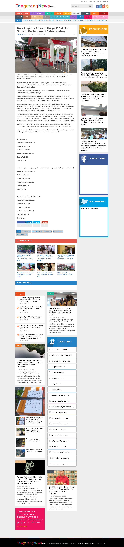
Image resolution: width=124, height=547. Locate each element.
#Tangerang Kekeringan (63, 20)
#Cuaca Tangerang (29, 20)
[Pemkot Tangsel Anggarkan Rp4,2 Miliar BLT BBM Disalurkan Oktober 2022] (66, 249)
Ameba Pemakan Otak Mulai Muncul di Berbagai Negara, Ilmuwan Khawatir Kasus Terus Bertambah (29, 480)
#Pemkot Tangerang (58, 435)
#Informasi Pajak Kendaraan (61, 406)
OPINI (73, 17)
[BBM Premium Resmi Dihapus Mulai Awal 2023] (66, 267)
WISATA (19, 17)
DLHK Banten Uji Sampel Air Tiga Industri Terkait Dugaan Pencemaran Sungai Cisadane (29, 363)
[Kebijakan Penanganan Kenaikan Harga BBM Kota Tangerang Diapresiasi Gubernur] (46, 249)
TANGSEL (49, 13)
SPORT (104, 13)
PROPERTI (46, 17)
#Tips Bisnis (55, 383)
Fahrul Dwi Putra (22, 34)
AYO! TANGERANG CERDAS (60, 17)
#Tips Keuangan (102, 20)
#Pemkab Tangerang (58, 441)
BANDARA (67, 13)
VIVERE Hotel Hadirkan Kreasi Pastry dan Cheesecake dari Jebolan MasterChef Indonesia (62, 490)
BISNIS (27, 17)
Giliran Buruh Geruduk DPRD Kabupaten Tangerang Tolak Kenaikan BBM (25, 257)
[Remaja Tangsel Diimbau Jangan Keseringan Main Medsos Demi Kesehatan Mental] (62, 299)
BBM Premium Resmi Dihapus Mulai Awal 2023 (65, 273)
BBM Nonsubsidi (37, 231)
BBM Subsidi (48, 231)
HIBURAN (85, 13)
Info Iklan (105, 1)
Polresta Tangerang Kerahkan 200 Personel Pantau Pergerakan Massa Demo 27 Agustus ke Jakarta (94, 52)
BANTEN (58, 13)
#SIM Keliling (55, 389)
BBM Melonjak (26, 231)
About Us (84, 1)
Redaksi (98, 1)
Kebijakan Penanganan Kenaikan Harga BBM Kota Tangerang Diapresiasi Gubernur (45, 257)
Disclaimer (91, 1)
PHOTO (80, 17)
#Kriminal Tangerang (58, 423)
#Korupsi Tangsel (57, 429)
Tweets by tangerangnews (89, 208)
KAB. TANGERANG (37, 13)
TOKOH (88, 17)
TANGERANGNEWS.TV (100, 17)
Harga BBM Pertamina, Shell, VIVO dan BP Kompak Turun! (25, 274)
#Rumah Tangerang (58, 418)
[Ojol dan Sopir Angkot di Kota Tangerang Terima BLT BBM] (46, 267)
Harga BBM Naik (22, 234)
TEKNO (95, 13)
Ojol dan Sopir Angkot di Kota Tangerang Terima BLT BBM (45, 274)
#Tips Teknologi (90, 20)
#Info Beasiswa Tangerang (45, 20)
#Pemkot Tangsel (57, 446)
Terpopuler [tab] (20, 294)
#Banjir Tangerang (57, 412)
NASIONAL (76, 13)
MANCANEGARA (36, 17)
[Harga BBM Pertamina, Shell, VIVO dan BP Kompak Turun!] (26, 267)
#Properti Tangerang (58, 463)
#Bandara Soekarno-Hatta (60, 452)
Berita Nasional (58, 231)
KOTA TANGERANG (23, 13)
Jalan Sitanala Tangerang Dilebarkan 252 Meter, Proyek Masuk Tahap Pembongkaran (94, 75)
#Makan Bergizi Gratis (59, 395)
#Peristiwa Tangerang (59, 458)
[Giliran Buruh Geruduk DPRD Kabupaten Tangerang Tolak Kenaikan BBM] (26, 249)
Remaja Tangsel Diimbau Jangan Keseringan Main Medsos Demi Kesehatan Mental (60, 311)
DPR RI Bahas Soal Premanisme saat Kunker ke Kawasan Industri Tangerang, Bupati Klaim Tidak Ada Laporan (93, 145)
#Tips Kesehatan (78, 20)
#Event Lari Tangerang (59, 401)
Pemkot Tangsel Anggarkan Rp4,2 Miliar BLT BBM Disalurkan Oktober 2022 (65, 256)
